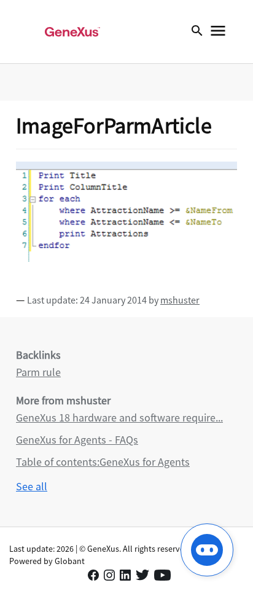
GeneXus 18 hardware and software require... (119, 417)
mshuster (180, 300)
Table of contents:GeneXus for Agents (103, 462)
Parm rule (38, 372)
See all (31, 486)
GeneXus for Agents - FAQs (77, 440)
